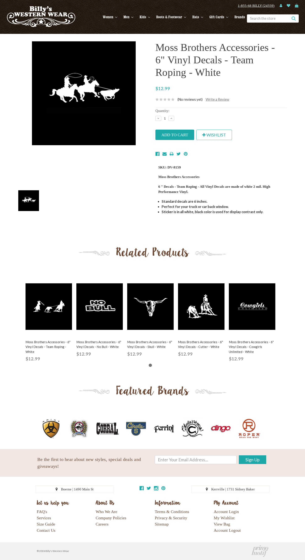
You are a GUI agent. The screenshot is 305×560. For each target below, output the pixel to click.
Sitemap (162, 524)
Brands (239, 17)
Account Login (226, 511)
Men (126, 17)
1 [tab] (150, 365)
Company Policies (111, 518)
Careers (102, 524)
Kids (143, 17)
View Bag (222, 524)
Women (108, 17)
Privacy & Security (171, 518)
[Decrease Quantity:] (158, 118)
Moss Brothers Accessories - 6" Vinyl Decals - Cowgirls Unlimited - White (251, 347)
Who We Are (106, 511)
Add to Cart (48, 310)
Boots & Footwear (169, 17)
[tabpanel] (48, 319)
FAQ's (42, 511)
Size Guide (46, 524)
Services (44, 518)
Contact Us (46, 530)
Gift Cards (217, 17)
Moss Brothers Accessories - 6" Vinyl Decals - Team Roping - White (48, 347)
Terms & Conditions (172, 511)
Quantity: (162, 111)
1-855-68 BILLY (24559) (256, 6)
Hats (196, 17)
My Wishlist (224, 518)
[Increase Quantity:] (171, 118)
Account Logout (227, 530)
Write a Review (217, 99)
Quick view (48, 303)
